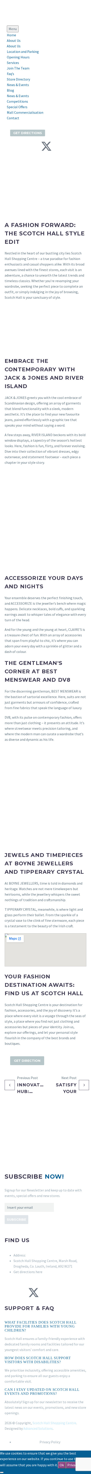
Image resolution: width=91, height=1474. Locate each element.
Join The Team (18, 68)
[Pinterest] (57, 1292)
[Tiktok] (58, 146)
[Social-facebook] (11, 146)
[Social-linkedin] (34, 146)
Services (13, 62)
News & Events (18, 85)
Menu (13, 29)
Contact (13, 118)
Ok (62, 1465)
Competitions (17, 101)
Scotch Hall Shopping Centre (54, 1423)
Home (11, 35)
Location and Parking (23, 51)
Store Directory (18, 79)
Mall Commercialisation (25, 112)
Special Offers (17, 107)
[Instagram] (22, 146)
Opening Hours (18, 57)
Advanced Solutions (38, 1428)
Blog (10, 90)
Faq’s (10, 73)
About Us (14, 40)
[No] (2, 1472)
